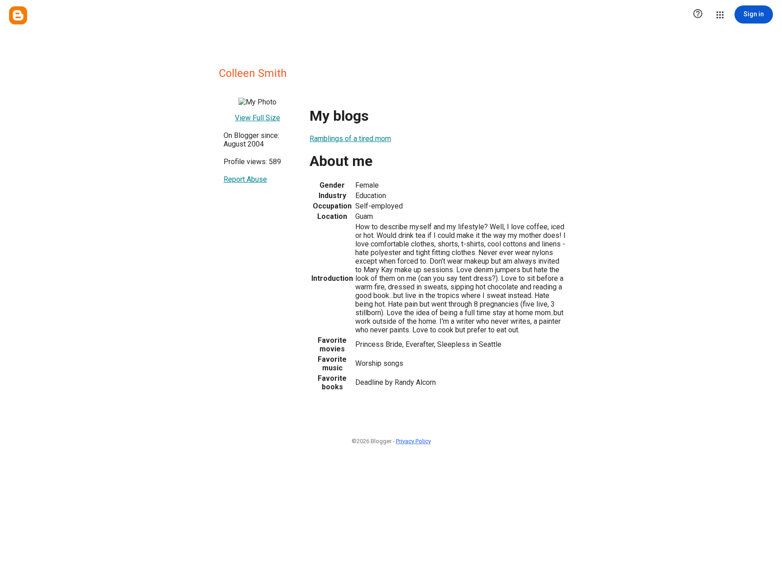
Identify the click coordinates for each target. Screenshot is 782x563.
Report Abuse (245, 179)
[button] (698, 14)
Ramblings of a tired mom (350, 138)
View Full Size (257, 118)
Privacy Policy (413, 441)
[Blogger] (18, 15)
